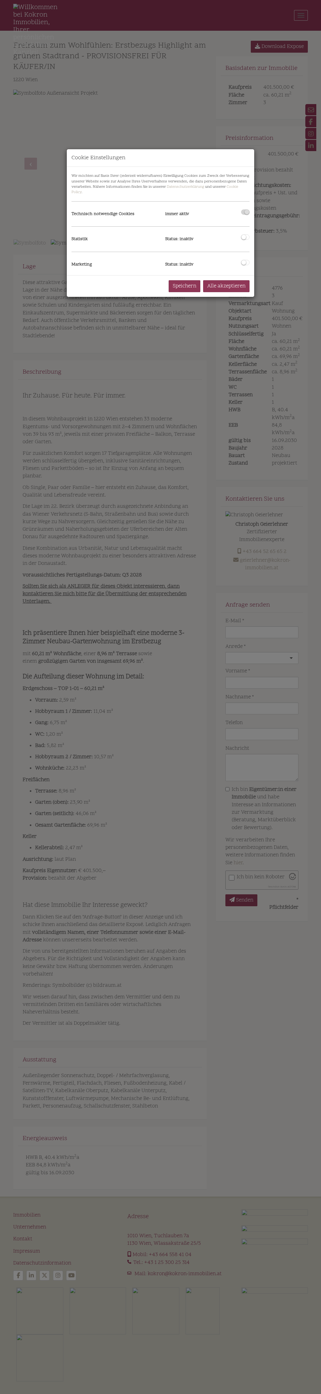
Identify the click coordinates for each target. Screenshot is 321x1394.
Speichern (184, 286)
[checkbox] (245, 212)
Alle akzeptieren (226, 286)
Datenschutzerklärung (185, 186)
